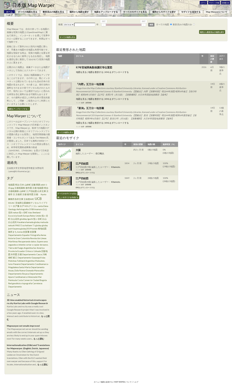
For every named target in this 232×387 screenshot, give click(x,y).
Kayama (16, 228)
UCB (38, 199)
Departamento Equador (19, 235)
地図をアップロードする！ (18, 109)
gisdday (23, 219)
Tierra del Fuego (15, 248)
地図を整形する (95, 72)
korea (20, 231)
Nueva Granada (26, 270)
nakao (16, 212)
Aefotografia (23, 209)
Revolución (35, 238)
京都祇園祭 (19, 188)
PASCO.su (20, 225)
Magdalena (13, 267)
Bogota (43, 280)
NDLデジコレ (30, 206)
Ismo (10, 264)
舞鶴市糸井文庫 (15, 199)
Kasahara (21, 222)
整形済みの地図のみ (182, 24)
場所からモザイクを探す (164, 11)
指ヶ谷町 (23, 212)
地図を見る (81, 72)
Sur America (38, 248)
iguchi (30, 219)
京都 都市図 (27, 194)
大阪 (78, 149)
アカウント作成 (214, 3)
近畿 (33, 184)
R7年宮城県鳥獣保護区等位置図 (94, 67)
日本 (22, 184)
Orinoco (29, 251)
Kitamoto (115, 167)
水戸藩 (16, 206)
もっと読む (38, 338)
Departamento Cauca (32, 254)
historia (11, 238)
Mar (40, 277)
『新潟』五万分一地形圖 (90, 108)
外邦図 (14, 254)
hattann (28, 225)
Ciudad (36, 280)
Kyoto (43, 194)
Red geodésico (15, 283)
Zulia (16, 270)
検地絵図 (42, 228)
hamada (29, 222)
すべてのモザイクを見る (135, 11)
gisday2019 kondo (28, 228)
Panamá (17, 264)
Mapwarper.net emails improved (23, 325)
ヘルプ (9, 15)
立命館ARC (29, 199)
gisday (37, 222)
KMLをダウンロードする (117, 72)
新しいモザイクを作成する (67, 197)
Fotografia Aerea (38, 235)
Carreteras (37, 283)
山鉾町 (27, 184)
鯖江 (15, 257)
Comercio (27, 280)
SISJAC (11, 202)
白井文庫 (41, 191)
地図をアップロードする (106, 11)
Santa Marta (24, 267)
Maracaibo (39, 270)
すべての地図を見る (27, 11)
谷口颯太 (99, 153)
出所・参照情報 (86, 102)
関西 (38, 184)
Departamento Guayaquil (29, 257)
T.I (33, 225)
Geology (12, 209)
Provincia (12, 251)
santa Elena (43, 206)
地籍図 (11, 184)
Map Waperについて (123, 382)
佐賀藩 (26, 231)
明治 (17, 184)
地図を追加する (107, 382)
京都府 (18, 194)
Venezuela (32, 277)
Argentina (28, 248)
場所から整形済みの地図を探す (212, 32)
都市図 (29, 188)
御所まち (12, 231)
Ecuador (21, 251)
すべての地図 (162, 24)
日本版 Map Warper (33, 5)
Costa (20, 280)
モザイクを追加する (191, 11)
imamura (38, 209)
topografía (27, 283)
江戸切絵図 (31, 191)
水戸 (22, 206)
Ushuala (37, 251)
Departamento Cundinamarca (34, 264)
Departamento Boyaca (18, 273)
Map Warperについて (216, 11)
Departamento (15, 286)
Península (12, 280)
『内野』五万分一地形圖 (90, 84)
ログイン (203, 3)
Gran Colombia (23, 238)
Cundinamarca (21, 277)
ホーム (96, 382)
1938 (31, 209)
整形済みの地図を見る (53, 11)
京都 (37, 194)
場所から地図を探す (79, 11)
